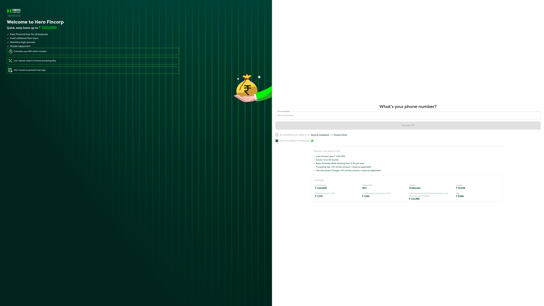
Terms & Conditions (320, 135)
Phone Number (283, 111)
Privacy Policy (340, 135)
